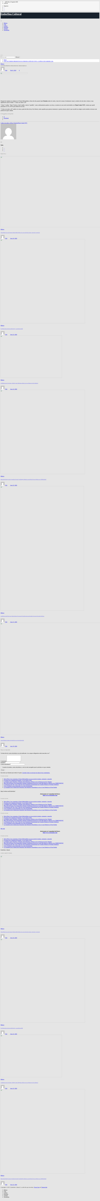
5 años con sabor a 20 (6, 123)
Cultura (5, 26)
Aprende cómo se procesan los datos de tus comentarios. (36, 772)
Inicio (5, 60)
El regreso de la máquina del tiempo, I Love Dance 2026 (12, 328)
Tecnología (6, 30)
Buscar (17, 57)
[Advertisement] (50, 43)
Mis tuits (3, 828)
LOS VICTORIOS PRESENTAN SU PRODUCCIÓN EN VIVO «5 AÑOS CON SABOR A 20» (28, 61)
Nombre (3, 762)
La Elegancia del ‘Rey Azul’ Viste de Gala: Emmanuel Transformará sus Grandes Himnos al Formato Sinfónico (22, 616)
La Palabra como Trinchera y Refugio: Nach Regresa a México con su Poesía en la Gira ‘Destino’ (19, 383)
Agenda (6, 28)
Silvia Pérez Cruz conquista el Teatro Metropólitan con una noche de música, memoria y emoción (20, 232)
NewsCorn (36, 1187)
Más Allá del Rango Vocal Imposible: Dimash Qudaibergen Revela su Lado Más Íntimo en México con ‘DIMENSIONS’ (23, 479)
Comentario (3, 761)
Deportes (6, 27)
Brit (6, 70)
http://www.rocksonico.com (50, 795)
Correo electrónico (5, 764)
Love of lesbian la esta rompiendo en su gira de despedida (12, 740)
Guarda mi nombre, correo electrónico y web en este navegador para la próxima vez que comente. (26, 767)
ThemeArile (44, 1187)
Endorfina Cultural (11, 14)
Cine (5, 24)
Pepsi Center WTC (22, 123)
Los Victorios (14, 123)
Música (5, 23)
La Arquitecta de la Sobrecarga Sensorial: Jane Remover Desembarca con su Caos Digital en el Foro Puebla (30, 787)
